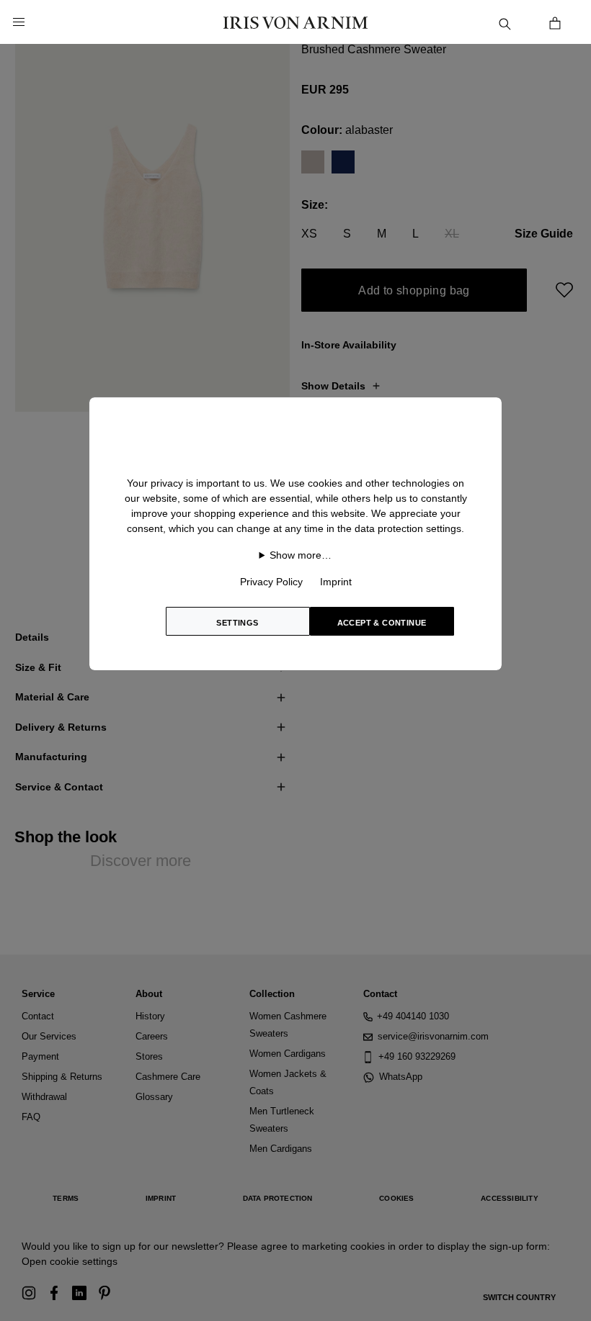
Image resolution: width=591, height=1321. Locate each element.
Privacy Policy (271, 581)
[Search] (504, 22)
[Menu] (19, 22)
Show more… (301, 555)
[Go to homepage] (295, 22)
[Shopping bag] (555, 22)
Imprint (336, 581)
